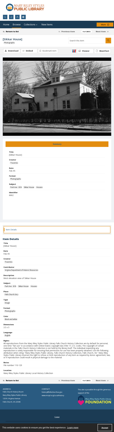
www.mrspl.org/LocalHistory (53, 395)
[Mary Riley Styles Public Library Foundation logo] (94, 400)
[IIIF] (74, 50)
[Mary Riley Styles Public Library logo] (25, 7)
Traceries (14, 163)
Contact (57, 417)
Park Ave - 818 (16, 187)
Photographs (9, 43)
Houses (39, 187)
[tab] (57, 144)
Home (6, 24)
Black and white (11, 319)
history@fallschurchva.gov (52, 392)
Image (7, 303)
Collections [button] (29, 24)
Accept (104, 428)
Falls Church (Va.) (11, 294)
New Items (47, 24)
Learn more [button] (72, 427)
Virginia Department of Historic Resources (21, 270)
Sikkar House (29, 187)
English (7, 335)
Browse (17, 24)
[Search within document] (108, 40)
